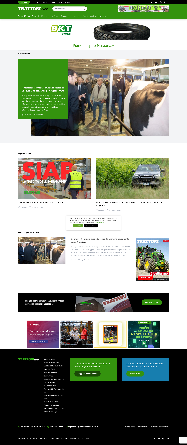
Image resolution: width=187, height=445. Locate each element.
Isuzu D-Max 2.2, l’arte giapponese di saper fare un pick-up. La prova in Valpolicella (129, 204)
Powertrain (48, 376)
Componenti (66, 16)
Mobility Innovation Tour (54, 408)
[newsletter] (144, 334)
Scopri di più (135, 373)
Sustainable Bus (50, 372)
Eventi (85, 16)
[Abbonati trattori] (110, 334)
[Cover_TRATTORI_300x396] (152, 259)
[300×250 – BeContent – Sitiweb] (43, 334)
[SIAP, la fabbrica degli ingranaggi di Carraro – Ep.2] (54, 178)
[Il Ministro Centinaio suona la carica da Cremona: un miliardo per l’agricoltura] (100, 97)
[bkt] (93, 30)
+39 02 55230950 (56, 426)
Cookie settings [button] (91, 226)
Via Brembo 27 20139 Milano (32, 426)
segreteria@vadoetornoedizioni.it (83, 426)
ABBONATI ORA (151, 302)
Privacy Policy (130, 426)
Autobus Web (49, 369)
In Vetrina (34, 207)
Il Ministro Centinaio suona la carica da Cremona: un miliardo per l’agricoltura (43, 89)
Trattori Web (49, 382)
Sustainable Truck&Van (53, 366)
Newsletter (44, 2)
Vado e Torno (49, 359)
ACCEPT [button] (78, 226)
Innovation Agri (50, 411)
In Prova (55, 16)
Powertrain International (54, 379)
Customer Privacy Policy (159, 426)
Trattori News (24, 16)
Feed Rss (67, 2)
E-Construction (50, 386)
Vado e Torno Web (51, 362)
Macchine (45, 16)
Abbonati (24, 2)
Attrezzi (77, 16)
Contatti (60, 2)
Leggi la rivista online (87, 373)
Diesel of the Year (51, 401)
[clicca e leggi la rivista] (143, 8)
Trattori (35, 16)
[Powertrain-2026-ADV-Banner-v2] (76, 334)
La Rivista (53, 2)
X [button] (116, 218)
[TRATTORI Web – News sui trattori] (33, 8)
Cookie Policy (142, 426)
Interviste (41, 207)
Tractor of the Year (52, 405)
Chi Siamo (36, 2)
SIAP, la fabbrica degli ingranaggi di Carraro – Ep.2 (42, 202)
